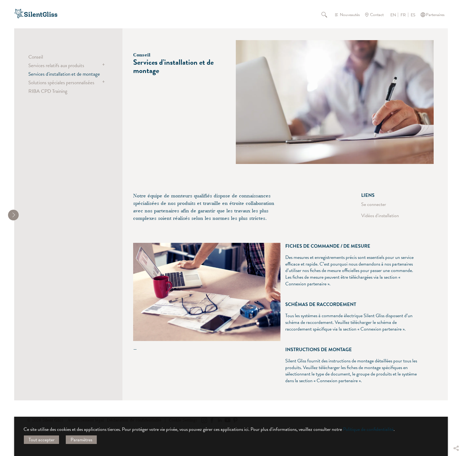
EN (393, 15)
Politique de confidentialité (368, 429)
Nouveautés (350, 15)
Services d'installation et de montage (64, 74)
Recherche (327, 14)
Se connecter (373, 204)
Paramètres (81, 439)
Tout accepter (42, 439)
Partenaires (435, 15)
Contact (377, 15)
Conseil (35, 56)
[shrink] (13, 215)
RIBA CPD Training (47, 91)
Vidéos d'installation (380, 215)
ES (413, 15)
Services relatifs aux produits (56, 65)
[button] (456, 408)
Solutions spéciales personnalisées (61, 82)
